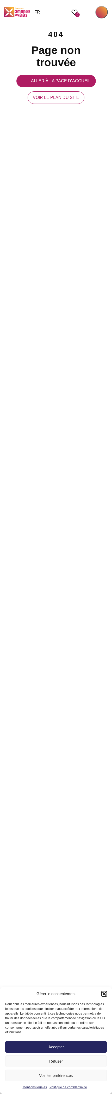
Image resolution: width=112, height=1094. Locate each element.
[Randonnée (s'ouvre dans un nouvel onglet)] (105, 558)
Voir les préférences (56, 1075)
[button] (104, 993)
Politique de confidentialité (68, 1087)
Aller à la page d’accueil (61, 81)
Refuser (56, 1061)
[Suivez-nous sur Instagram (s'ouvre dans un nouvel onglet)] (105, 535)
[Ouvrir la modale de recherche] (87, 12)
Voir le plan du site (56, 97)
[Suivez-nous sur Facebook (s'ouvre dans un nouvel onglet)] (105, 524)
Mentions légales (35, 1087)
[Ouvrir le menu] (101, 12)
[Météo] (105, 547)
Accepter (56, 1047)
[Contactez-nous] (105, 570)
